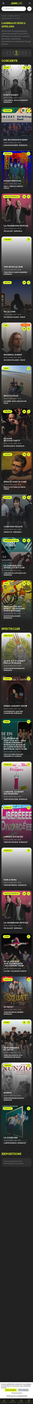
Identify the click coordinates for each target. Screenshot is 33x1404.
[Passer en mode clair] (30, 3)
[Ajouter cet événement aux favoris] (28, 68)
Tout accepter (11, 1390)
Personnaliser (17, 1393)
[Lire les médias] (24, 68)
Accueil (4, 15)
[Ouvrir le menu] (3, 3)
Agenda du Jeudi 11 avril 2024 (10, 18)
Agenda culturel (14, 15)
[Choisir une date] (29, 9)
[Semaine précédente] (4, 53)
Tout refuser (23, 1390)
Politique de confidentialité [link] (17, 1396)
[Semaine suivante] (29, 53)
